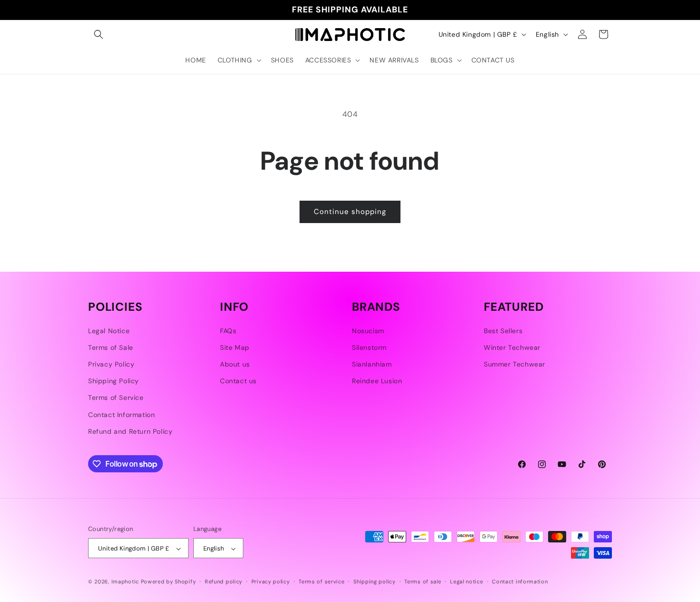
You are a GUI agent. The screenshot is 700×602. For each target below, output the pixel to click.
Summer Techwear (514, 364)
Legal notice (466, 581)
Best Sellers (503, 331)
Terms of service (321, 581)
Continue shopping (350, 211)
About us (235, 364)
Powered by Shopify (168, 582)
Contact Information (121, 414)
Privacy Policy (111, 364)
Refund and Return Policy (130, 431)
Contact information (520, 581)
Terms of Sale (110, 347)
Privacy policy (270, 581)
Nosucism (368, 331)
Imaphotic (125, 582)
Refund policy (223, 581)
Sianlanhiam (372, 364)
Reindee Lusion (377, 381)
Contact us (238, 381)
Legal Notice (109, 331)
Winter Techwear (512, 347)
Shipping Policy (113, 381)
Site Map (235, 347)
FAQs (228, 331)
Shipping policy (374, 581)
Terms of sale (422, 581)
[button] (98, 34)
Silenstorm (369, 347)
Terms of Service (116, 398)
